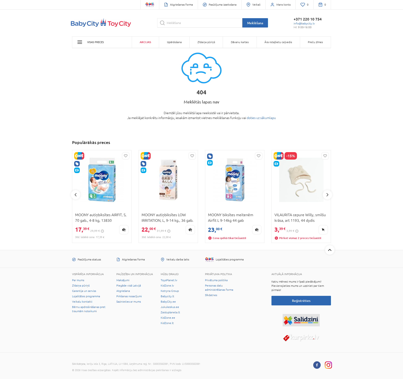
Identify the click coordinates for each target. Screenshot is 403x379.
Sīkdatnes (211, 295)
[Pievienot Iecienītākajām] (125, 155)
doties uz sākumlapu (261, 118)
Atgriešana (123, 291)
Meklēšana (255, 23)
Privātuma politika (216, 280)
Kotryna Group (170, 291)
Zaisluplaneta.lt (170, 312)
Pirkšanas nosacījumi (129, 296)
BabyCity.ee (168, 301)
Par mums (78, 280)
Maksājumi (122, 280)
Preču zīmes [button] (315, 42)
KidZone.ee (168, 317)
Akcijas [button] (145, 42)
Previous (75, 194)
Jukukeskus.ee (170, 307)
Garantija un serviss (84, 291)
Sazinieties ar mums (128, 301)
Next (327, 194)
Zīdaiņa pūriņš (81, 285)
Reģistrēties (301, 301)
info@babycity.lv (304, 23)
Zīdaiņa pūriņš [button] (206, 42)
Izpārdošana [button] (174, 42)
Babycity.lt (167, 296)
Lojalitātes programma (86, 296)
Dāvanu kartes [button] (240, 42)
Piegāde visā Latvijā (128, 285)
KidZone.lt (167, 323)
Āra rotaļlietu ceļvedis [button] (278, 42)
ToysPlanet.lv (169, 280)
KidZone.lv (167, 285)
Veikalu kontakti (82, 301)
